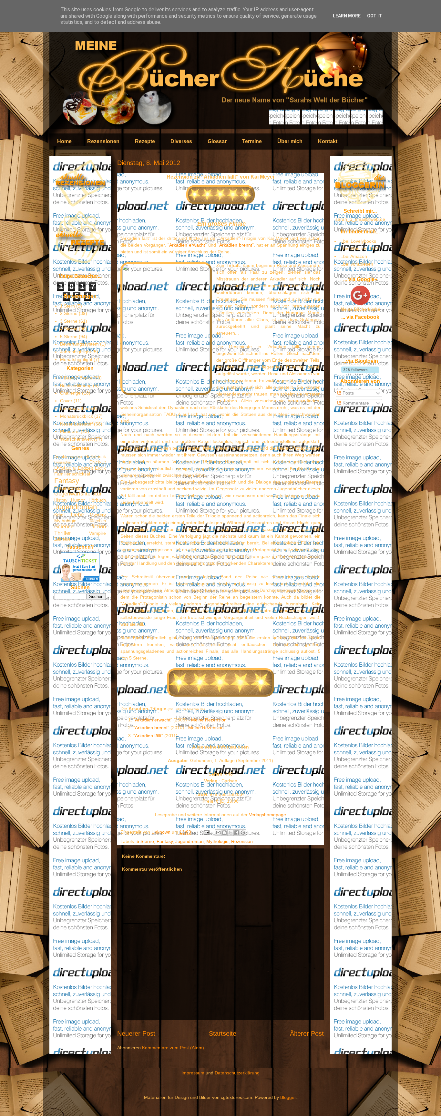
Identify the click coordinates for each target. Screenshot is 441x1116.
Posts (347, 393)
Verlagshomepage (267, 814)
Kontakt (327, 141)
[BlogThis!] (224, 832)
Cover (66, 400)
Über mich (290, 141)
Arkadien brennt (235, 245)
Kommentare (355, 403)
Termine (252, 141)
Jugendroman (189, 841)
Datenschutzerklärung (237, 1072)
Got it (374, 15)
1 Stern (67, 305)
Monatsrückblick (76, 416)
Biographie (62, 462)
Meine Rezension (209, 719)
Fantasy (165, 841)
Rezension (242, 841)
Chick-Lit (97, 462)
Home (64, 141)
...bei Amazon (353, 256)
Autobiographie (68, 457)
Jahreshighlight (75, 351)
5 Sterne (145, 841)
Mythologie (217, 841)
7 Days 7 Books (76, 377)
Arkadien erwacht (187, 245)
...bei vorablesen (356, 264)
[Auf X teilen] (230, 832)
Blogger (288, 1097)
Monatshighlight (76, 359)
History (60, 500)
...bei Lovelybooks (357, 241)
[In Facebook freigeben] (236, 832)
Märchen (98, 521)
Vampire (97, 533)
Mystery (98, 514)
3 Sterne (68, 321)
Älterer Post (307, 1033)
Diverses (181, 141)
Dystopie (65, 468)
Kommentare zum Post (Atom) (173, 1047)
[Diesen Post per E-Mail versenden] (218, 832)
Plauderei (69, 431)
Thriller (62, 533)
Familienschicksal (72, 473)
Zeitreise (62, 539)
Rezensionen (103, 141)
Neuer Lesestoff (76, 423)
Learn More (347, 15)
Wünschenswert (76, 439)
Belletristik (95, 456)
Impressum (192, 1072)
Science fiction (80, 527)
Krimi (59, 514)
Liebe (77, 515)
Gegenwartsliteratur (78, 494)
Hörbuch (97, 500)
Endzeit (85, 468)
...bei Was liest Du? (358, 248)
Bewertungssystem (79, 344)
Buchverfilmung (76, 385)
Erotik (100, 468)
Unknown (161, 832)
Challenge (70, 393)
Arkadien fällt (148, 735)
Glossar (217, 141)
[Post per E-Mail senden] (206, 832)
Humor (78, 500)
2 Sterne (68, 313)
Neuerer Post (136, 1033)
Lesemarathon (75, 408)
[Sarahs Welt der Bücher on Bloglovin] (360, 373)
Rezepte (145, 141)
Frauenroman (68, 488)
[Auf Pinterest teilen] (243, 832)
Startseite (222, 1033)
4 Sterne (68, 328)
